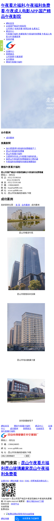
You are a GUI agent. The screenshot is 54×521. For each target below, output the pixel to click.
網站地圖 (14, 481)
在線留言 (40, 428)
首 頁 (18, 205)
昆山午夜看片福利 (14, 154)
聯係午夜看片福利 (14, 62)
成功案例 (10, 138)
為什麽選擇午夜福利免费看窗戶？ (21, 148)
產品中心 (10, 31)
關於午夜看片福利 (22, 426)
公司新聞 (10, 57)
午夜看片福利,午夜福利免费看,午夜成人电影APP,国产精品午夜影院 (26, 11)
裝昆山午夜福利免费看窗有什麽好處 (22, 159)
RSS (21, 481)
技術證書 (19, 29)
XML (27, 481)
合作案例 (10, 59)
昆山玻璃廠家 (17, 468)
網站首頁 (10, 23)
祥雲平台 (15, 504)
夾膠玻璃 (23, 34)
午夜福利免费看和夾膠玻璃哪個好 (21, 162)
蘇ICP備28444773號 (35, 501)
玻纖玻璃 (16, 36)
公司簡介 (10, 29)
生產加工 (36, 29)
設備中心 (10, 51)
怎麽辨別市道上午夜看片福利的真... (22, 156)
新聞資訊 (10, 54)
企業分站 (5, 481)
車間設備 (27, 29)
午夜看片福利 (12, 34)
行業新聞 (19, 57)
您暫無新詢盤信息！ (40, 481)
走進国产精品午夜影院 (16, 26)
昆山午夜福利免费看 (15, 151)
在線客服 (30, 514)
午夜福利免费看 (34, 34)
